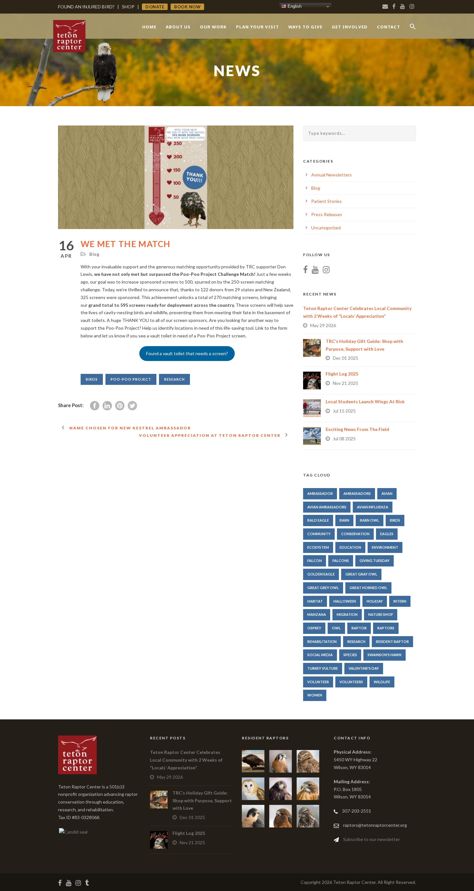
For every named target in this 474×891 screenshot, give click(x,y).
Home (149, 27)
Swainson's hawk (384, 655)
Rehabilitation (322, 641)
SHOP (128, 6)
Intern (399, 601)
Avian (386, 493)
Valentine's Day (364, 668)
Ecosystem (318, 547)
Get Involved (350, 27)
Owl (336, 628)
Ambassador (320, 493)
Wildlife (382, 682)
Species (350, 655)
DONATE (154, 6)
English (293, 6)
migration (347, 614)
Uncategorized (326, 227)
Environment (385, 547)
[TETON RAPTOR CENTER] (72, 831)
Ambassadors (357, 493)
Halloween (344, 601)
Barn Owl (369, 520)
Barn (344, 520)
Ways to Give (305, 27)
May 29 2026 (323, 325)
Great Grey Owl (323, 588)
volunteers (351, 682)
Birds (92, 379)
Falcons (340, 560)
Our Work (213, 27)
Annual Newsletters (331, 174)
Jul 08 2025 (344, 438)
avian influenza (372, 507)
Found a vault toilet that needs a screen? (187, 353)
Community (319, 534)
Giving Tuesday (375, 560)
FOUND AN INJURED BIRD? (86, 6)
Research (174, 379)
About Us (178, 27)
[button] (413, 32)
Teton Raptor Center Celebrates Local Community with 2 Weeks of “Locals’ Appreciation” (186, 759)
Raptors (385, 628)
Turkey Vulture (322, 668)
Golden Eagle (321, 574)
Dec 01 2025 (345, 358)
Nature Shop (380, 614)
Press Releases (326, 214)
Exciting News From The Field (357, 429)
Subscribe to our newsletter (371, 839)
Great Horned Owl (368, 588)
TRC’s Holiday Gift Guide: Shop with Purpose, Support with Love (202, 800)
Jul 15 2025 (344, 411)
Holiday (375, 601)
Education (350, 547)
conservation (355, 534)
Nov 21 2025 (345, 383)
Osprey (314, 628)
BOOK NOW (187, 6)
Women (314, 695)
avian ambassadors (326, 507)
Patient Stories (326, 201)
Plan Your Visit (257, 27)
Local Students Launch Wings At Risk (365, 401)
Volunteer (318, 682)
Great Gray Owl (361, 574)
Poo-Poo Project (131, 379)
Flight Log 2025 (342, 373)
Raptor (359, 628)
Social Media (320, 655)
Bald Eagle (318, 520)
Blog (94, 254)
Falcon (314, 560)
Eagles (386, 534)
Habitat (315, 601)
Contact (388, 27)
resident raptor (392, 641)
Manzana (316, 614)
